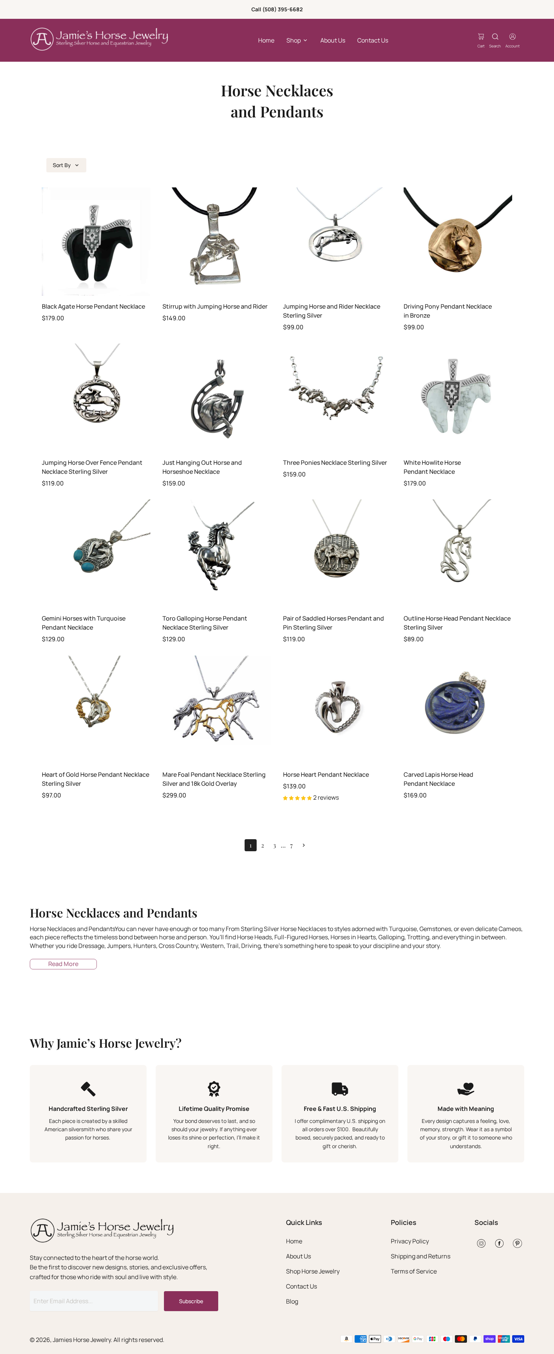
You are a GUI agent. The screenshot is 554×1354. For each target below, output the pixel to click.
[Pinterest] (517, 1243)
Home (266, 40)
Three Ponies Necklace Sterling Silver (335, 462)
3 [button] (274, 845)
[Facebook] (499, 1243)
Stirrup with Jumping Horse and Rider (215, 306)
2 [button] (262, 845)
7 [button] (291, 845)
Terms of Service (414, 1271)
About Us (332, 40)
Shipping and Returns (420, 1256)
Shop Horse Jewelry (313, 1271)
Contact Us (372, 40)
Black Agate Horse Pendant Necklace (93, 306)
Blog (292, 1301)
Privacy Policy (410, 1241)
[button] (304, 845)
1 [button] (250, 845)
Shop (293, 40)
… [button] (283, 845)
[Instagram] (481, 1243)
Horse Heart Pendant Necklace (326, 774)
